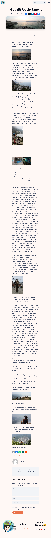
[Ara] (44, 2)
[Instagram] (44, 529)
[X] (39, 529)
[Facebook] (36, 529)
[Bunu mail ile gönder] (13, 452)
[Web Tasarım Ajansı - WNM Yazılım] (25, 536)
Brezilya (18, 455)
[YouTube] (42, 529)
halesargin (23, 461)
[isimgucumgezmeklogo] (3, 2)
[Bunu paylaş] (26, 14)
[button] (49, 2)
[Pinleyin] (35, 14)
